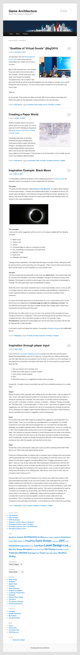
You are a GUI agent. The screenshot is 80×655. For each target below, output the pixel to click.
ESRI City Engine (14, 520)
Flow (23, 541)
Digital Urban (13, 584)
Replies (58, 104)
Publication (14, 553)
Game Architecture (23, 11)
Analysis (20, 537)
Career (51, 537)
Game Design (38, 104)
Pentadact (12, 595)
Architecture (30, 536)
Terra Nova (12, 599)
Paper (37, 160)
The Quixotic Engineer (16, 601)
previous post (59, 179)
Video (47, 553)
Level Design (31, 160)
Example (36, 335)
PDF (46, 549)
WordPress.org (13, 632)
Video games (18, 104)
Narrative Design (16, 549)
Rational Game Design (16, 597)
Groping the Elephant (16, 590)
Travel (42, 553)
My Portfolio (13, 616)
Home (11, 34)
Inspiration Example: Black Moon (30, 170)
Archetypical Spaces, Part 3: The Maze (21, 524)
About (18, 34)
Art (38, 537)
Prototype (43, 160)
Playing (51, 549)
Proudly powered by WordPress (40, 648)
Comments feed (14, 630)
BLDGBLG (12, 582)
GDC (62, 540)
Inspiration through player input (29, 345)
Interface (31, 546)
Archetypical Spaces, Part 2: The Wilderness (23, 526)
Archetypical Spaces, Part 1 (17, 529)
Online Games (37, 549)
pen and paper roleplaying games (28, 354)
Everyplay (12, 611)
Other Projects (13, 518)
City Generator (13, 515)
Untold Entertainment (15, 604)
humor (67, 541)
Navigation (28, 549)
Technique (51, 104)
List (70, 546)
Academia (12, 537)
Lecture (45, 104)
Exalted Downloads (15, 613)
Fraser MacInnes (14, 588)
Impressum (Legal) (19, 640)
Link (65, 545)
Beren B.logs (13, 579)
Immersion (14, 545)
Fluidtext (11, 586)
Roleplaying (17, 335)
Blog (42, 537)
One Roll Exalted (14, 618)
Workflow (56, 160)
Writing (12, 556)
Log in (11, 625)
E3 (70, 537)
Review (23, 552)
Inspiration (42, 335)
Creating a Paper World (23, 114)
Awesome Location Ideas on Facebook (21, 522)
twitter (62, 82)
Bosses (47, 537)
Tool (37, 553)
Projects (25, 34)
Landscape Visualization (17, 593)
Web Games (54, 553)
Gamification (55, 541)
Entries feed (12, 628)
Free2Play (31, 104)
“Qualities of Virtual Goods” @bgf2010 (33, 48)
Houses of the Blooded (41, 189)
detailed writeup (53, 328)
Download (65, 537)
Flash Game (18, 541)
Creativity (30, 335)
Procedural (59, 549)
